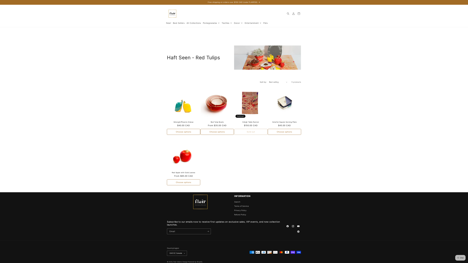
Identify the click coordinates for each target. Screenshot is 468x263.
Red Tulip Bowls (217, 122)
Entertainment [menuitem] (252, 23)
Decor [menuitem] (237, 23)
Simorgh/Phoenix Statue (184, 122)
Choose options (183, 132)
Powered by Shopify (195, 262)
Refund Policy (240, 215)
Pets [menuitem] (265, 23)
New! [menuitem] (168, 23)
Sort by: (263, 82)
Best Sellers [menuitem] (179, 23)
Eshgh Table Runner (251, 122)
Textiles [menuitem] (225, 23)
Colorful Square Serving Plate (284, 122)
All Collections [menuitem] (194, 23)
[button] (288, 13)
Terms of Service (241, 206)
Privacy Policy (240, 210)
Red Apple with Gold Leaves (183, 173)
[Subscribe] (208, 231)
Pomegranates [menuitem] (210, 23)
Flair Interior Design (180, 262)
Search (237, 202)
